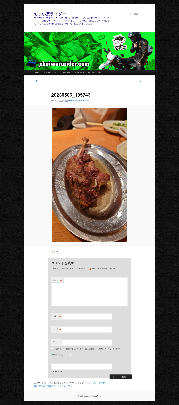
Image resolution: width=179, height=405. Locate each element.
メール (57, 329)
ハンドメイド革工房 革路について (88, 72)
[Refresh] (70, 354)
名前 (57, 316)
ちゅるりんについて (51, 72)
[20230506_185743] (89, 175)
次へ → (142, 81)
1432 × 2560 (73, 100)
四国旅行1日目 (84, 100)
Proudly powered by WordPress (89, 396)
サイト (55, 341)
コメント (57, 280)
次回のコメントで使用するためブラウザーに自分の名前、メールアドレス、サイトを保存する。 (88, 349)
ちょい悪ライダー (50, 14)
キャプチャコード (57, 371)
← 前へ (36, 81)
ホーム (37, 72)
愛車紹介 (66, 72)
